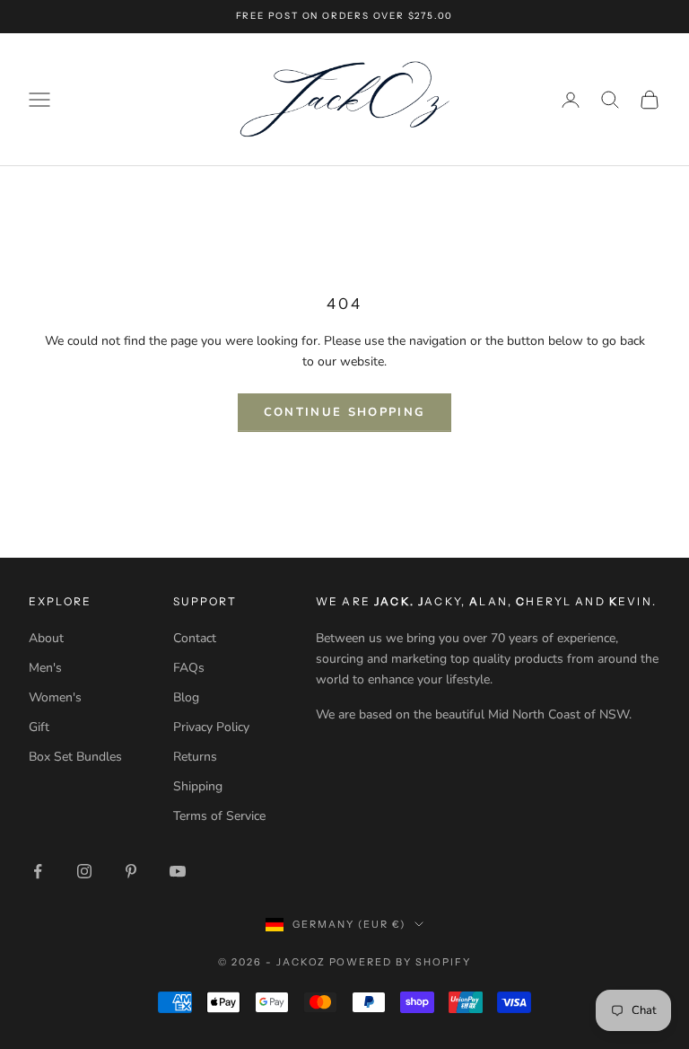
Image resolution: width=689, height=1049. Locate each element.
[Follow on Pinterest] (131, 871)
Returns (195, 756)
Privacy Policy (211, 727)
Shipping (197, 786)
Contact (194, 638)
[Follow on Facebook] (38, 871)
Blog (186, 697)
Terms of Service (219, 815)
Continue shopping (345, 412)
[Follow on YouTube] (178, 871)
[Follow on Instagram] (84, 871)
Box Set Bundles (75, 756)
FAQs (189, 667)
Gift (39, 727)
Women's (55, 697)
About (46, 638)
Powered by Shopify (400, 962)
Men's (45, 667)
